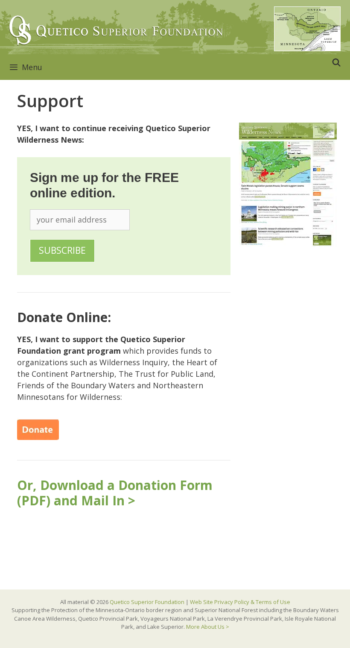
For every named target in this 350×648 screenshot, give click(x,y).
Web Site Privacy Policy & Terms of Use (240, 602)
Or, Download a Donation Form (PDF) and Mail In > (115, 492)
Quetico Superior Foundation (148, 602)
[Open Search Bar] (336, 62)
